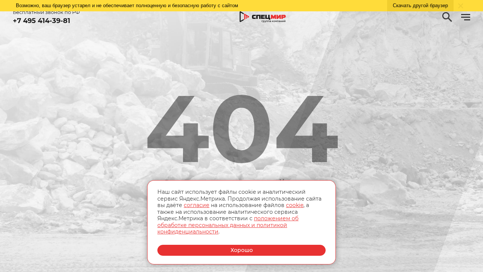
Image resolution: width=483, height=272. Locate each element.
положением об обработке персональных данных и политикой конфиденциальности (227, 225)
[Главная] (263, 17)
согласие (196, 205)
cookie (294, 205)
